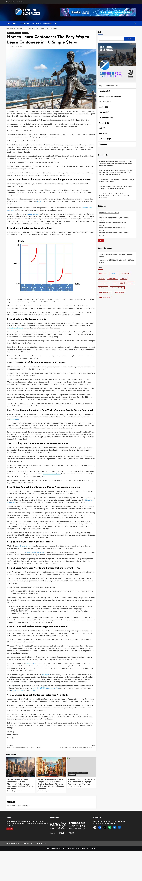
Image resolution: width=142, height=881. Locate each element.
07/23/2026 (46, 791)
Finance (102, 260)
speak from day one (24, 546)
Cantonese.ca (103, 288)
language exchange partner (35, 552)
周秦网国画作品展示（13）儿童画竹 (109, 213)
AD (56, 23)
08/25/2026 (16, 791)
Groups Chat (25, 843)
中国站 (13, 2)
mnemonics (14, 419)
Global (8, 2)
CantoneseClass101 (33, 214)
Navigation (20, 2)
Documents (24, 23)
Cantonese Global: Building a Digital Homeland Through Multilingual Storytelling (116, 180)
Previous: (23, 746)
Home (8, 23)
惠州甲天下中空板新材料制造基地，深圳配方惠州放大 (114, 232)
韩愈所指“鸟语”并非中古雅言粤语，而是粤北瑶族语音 (113, 218)
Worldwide (47, 23)
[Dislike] (13, 738)
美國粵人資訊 (72, 775)
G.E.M (34, 690)
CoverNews (82, 848)
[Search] (135, 23)
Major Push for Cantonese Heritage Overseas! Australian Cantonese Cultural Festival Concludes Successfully (114, 196)
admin (10, 46)
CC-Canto (130, 283)
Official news (15, 843)
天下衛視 (101, 278)
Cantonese (35, 23)
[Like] (8, 738)
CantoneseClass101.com (52, 474)
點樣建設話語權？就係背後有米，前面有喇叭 (120, 254)
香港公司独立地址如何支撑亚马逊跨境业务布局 (112, 227)
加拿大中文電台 (112, 278)
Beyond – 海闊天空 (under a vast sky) (46, 688)
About (8, 843)
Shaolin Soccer (32, 663)
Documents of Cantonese (14, 32)
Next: (77, 746)
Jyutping (40, 201)
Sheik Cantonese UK (104, 292)
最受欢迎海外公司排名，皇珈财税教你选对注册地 (112, 222)
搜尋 (99, 32)
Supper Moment (17, 690)
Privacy (32, 843)
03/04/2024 (16, 46)
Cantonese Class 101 (117, 288)
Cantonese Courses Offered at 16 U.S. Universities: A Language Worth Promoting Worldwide (115, 187)
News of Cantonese (13, 775)
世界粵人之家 (102, 273)
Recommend (26, 32)
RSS (45, 843)
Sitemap (39, 843)
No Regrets (46, 675)
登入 (16, 805)
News (14, 23)
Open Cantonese (119, 292)
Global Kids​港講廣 (118, 283)
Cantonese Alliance (104, 297)
